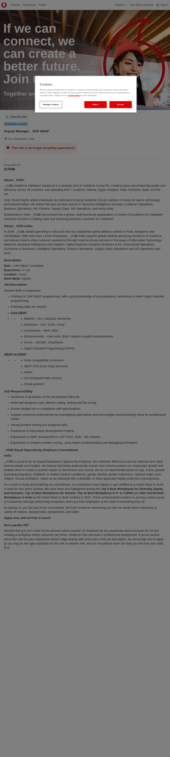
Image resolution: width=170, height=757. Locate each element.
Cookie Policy (74, 95)
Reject (95, 104)
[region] (86, 94)
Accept (120, 104)
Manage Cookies (51, 104)
